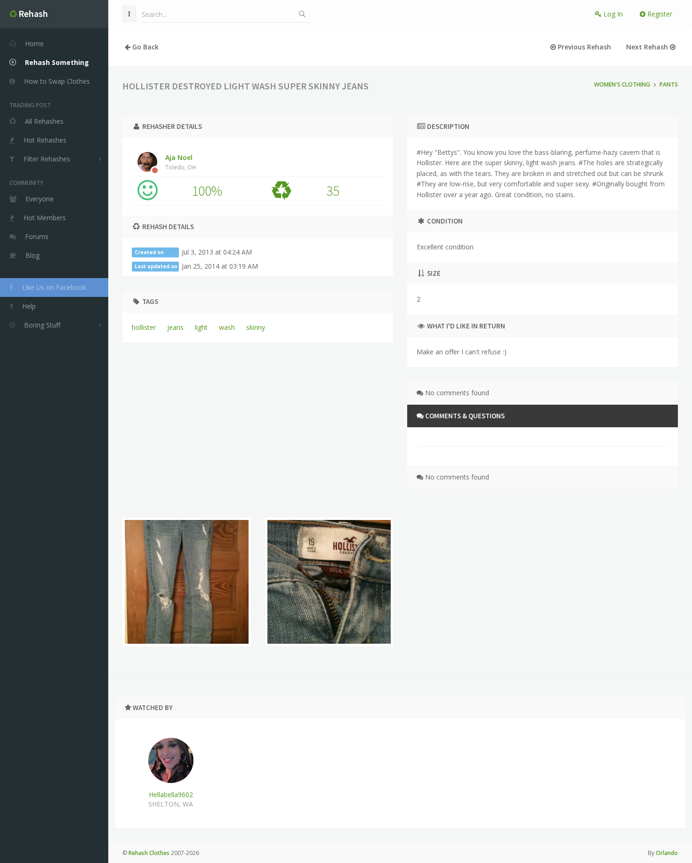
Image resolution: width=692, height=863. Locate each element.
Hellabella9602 (171, 794)
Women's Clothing (622, 84)
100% (207, 191)
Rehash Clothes (149, 853)
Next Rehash (648, 46)
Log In (612, 13)
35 (332, 191)
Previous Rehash (583, 46)
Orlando (667, 853)
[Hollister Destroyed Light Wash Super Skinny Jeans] (186, 582)
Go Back (144, 46)
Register (658, 13)
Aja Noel (180, 162)
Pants (669, 84)
